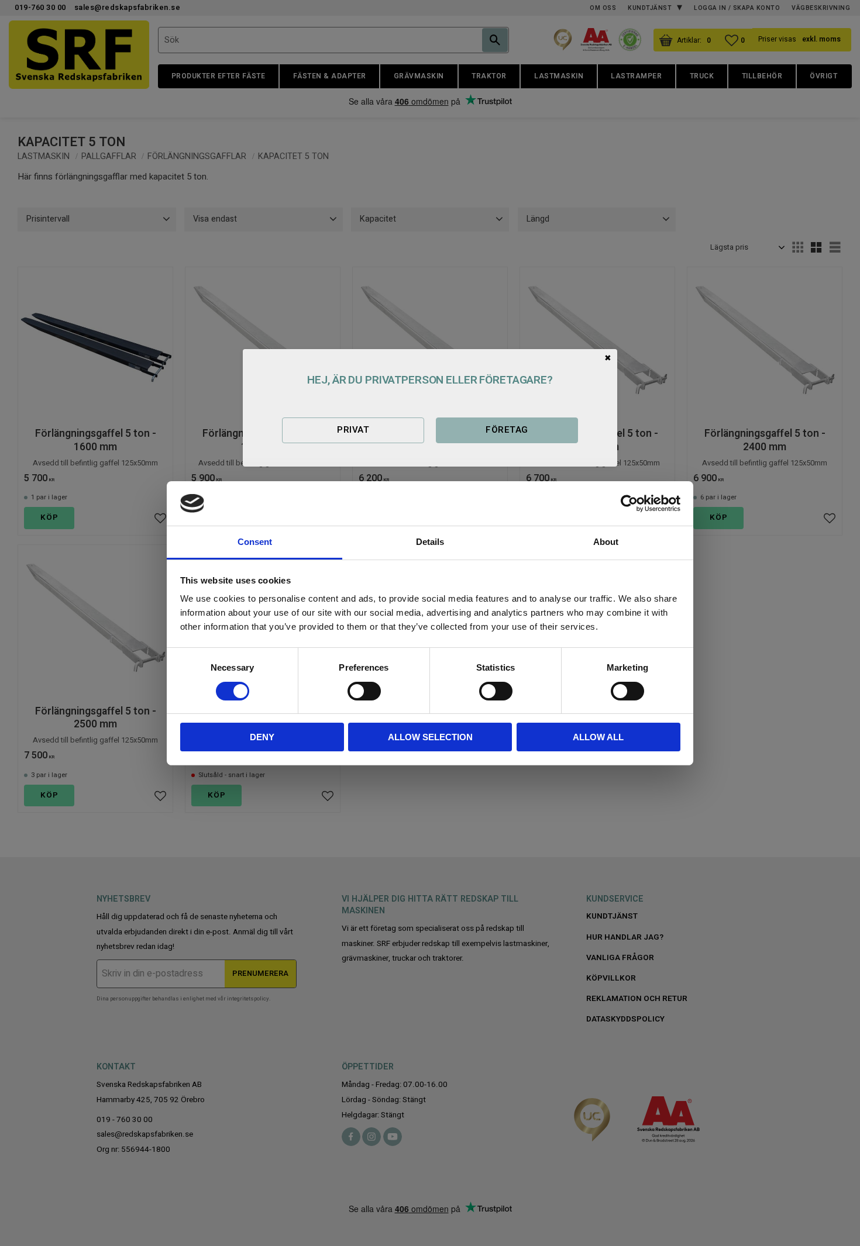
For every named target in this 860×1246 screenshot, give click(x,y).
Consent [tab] (255, 542)
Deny (262, 737)
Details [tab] (430, 542)
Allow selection (430, 737)
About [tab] (605, 542)
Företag (507, 429)
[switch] (364, 691)
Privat (353, 429)
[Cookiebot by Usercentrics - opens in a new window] (629, 503)
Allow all (598, 737)
